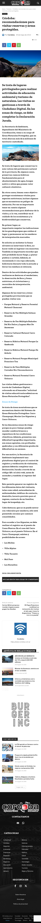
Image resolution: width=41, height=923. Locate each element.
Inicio (3, 9)
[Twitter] (9, 45)
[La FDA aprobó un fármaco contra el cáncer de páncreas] (7, 747)
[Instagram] (20, 886)
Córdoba (5, 684)
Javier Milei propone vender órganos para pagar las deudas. (10, 607)
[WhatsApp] (19, 45)
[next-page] (6, 689)
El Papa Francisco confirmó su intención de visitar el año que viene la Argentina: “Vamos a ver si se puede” (30, 610)
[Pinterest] (14, 45)
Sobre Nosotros (20, 894)
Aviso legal (20, 899)
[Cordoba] (3, 35)
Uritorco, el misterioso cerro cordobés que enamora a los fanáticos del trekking (25, 681)
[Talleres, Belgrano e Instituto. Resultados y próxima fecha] (7, 780)
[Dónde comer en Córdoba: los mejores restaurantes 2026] (7, 769)
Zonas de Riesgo (10, 402)
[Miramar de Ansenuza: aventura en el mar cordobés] (7, 671)
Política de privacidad (20, 904)
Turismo (9, 9)
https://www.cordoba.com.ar (20, 642)
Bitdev (8, 920)
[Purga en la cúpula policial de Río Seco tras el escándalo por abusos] (7, 758)
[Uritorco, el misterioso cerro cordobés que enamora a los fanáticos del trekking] (7, 682)
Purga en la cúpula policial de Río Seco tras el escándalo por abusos (26, 757)
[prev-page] (3, 689)
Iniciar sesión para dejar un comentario (20, 579)
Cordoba (11, 35)
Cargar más (19, 787)
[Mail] (17, 823)
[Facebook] (4, 45)
